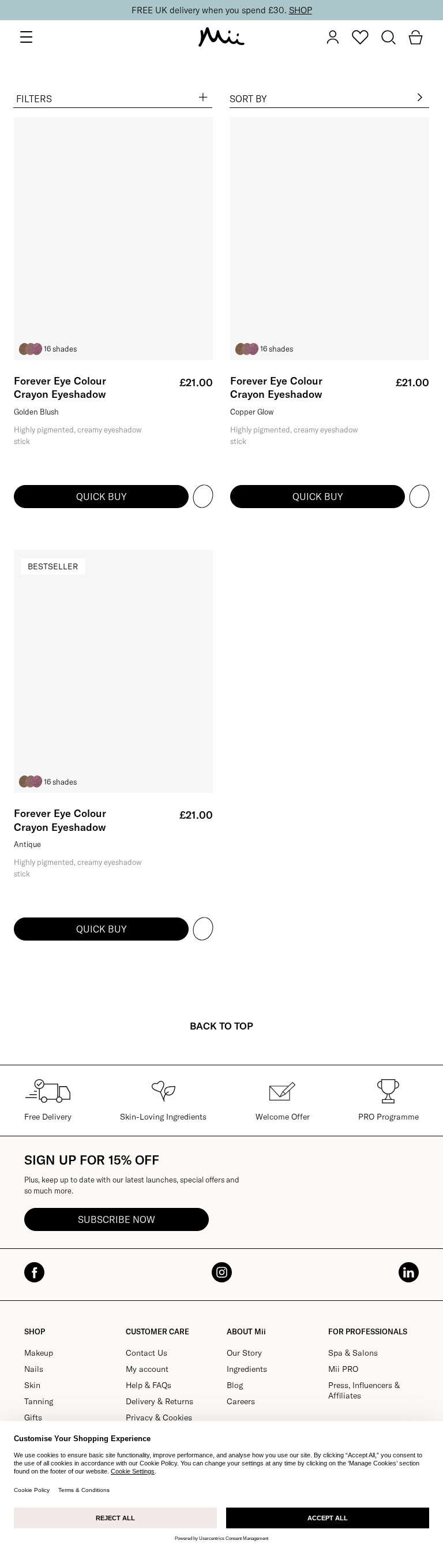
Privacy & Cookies (159, 1417)
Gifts (33, 1417)
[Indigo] (37, 349)
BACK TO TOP (221, 1026)
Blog (235, 1385)
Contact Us (146, 1353)
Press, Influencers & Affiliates (364, 1390)
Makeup (38, 1353)
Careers (241, 1401)
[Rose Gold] (30, 349)
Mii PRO (343, 1369)
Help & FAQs (148, 1385)
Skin (32, 1385)
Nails (33, 1369)
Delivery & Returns (159, 1401)
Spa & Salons (353, 1353)
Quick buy (101, 496)
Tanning (38, 1401)
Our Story (244, 1353)
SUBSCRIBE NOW (116, 1219)
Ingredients (247, 1369)
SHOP (300, 10)
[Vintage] (24, 349)
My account (147, 1369)
